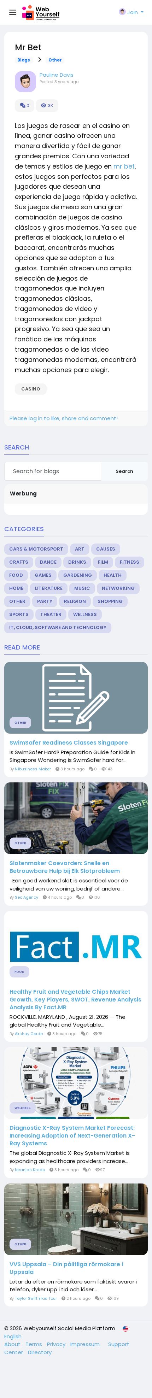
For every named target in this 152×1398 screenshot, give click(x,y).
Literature (49, 588)
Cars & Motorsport (36, 549)
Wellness (85, 614)
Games (43, 575)
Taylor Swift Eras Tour (36, 1298)
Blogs (23, 60)
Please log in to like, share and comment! (64, 418)
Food (16, 575)
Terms (34, 1344)
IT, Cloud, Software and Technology (57, 627)
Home (16, 588)
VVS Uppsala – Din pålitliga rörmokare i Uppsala (66, 1268)
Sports (19, 614)
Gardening (77, 575)
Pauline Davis (57, 74)
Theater (51, 614)
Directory (40, 1352)
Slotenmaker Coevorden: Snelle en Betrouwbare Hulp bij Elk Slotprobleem (65, 867)
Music (82, 588)
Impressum (85, 1344)
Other (55, 60)
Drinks (77, 562)
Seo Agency (26, 897)
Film (103, 562)
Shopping (110, 601)
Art (79, 549)
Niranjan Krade (30, 1170)
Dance (48, 562)
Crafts (18, 562)
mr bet (124, 166)
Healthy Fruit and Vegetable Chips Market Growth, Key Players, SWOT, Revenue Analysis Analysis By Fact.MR (75, 999)
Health (113, 575)
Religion (75, 601)
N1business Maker (33, 769)
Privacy (57, 1344)
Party (44, 601)
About (13, 1344)
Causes (105, 549)
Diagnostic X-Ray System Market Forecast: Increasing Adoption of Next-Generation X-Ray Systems (72, 1135)
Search (124, 471)
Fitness (129, 562)
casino (30, 389)
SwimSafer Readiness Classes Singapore (69, 743)
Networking (118, 588)
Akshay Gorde (29, 1033)
